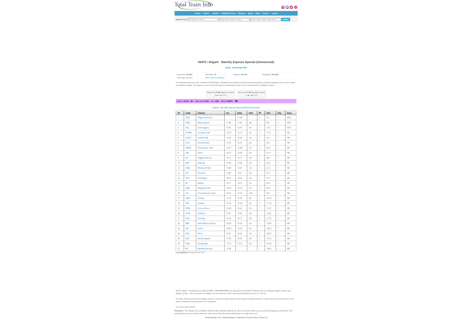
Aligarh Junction (205, 117)
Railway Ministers (229, 317)
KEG (187, 218)
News (250, 13)
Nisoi (200, 233)
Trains (206, 13)
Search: (185, 101)
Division (241, 13)
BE (187, 248)
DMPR (188, 147)
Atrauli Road (203, 142)
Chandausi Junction (207, 193)
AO (187, 228)
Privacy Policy (252, 317)
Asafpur (201, 203)
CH (187, 193)
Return (227, 101)
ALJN (188, 117)
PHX (187, 178)
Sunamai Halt (204, 132)
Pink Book (241, 317)
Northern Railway (217, 78)
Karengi (201, 218)
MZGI (188, 122)
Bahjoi (201, 183)
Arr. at (215, 101)
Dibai (200, 152)
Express (189, 78)
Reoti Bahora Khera (207, 223)
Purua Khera (203, 208)
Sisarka (201, 198)
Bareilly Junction (205, 248)
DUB (188, 213)
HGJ (187, 127)
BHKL (188, 168)
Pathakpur (202, 178)
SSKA (188, 198)
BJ (186, 183)
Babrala (201, 163)
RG (187, 157)
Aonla (200, 228)
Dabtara (201, 213)
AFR (187, 203)
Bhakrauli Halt (204, 168)
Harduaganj (203, 127)
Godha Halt (203, 137)
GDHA (188, 137)
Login (274, 13)
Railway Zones (228, 13)
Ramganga (203, 243)
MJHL (188, 188)
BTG (187, 238)
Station (216, 13)
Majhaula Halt (204, 188)
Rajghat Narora (205, 157)
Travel (265, 13)
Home (197, 13)
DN (187, 173)
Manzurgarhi (204, 122)
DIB (187, 152)
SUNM (188, 132)
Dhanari (201, 173)
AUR (188, 142)
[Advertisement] (236, 39)
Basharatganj (204, 238)
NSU (188, 233)
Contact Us (263, 317)
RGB (188, 243)
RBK (187, 223)
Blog (258, 13)
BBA (187, 163)
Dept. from (202, 101)
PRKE (188, 208)
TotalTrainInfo (211, 317)
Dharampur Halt (205, 147)
